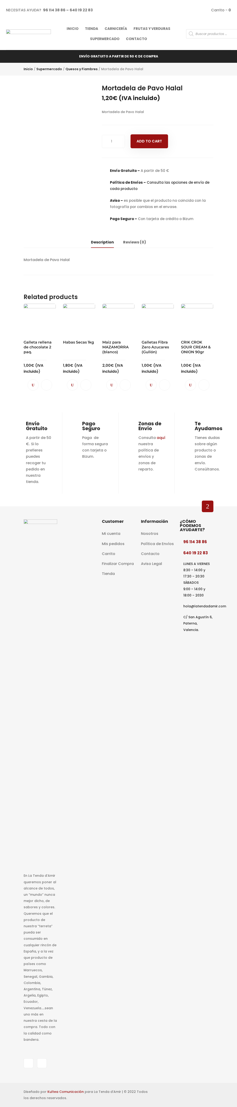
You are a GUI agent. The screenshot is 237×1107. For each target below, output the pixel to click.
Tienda (108, 573)
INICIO (72, 28)
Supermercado (49, 69)
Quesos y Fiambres (81, 69)
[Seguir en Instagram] (42, 1063)
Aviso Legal (151, 563)
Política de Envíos (157, 543)
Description (102, 242)
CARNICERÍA (116, 28)
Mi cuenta (111, 533)
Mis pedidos (113, 543)
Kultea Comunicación (65, 1091)
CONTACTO (136, 38)
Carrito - (220, 10)
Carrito (108, 553)
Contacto (150, 553)
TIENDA (91, 28)
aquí (161, 437)
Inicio (28, 69)
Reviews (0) (134, 242)
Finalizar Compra (118, 563)
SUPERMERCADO (104, 38)
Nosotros (149, 533)
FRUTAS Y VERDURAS (152, 28)
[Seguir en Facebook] (28, 1063)
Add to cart (149, 141)
